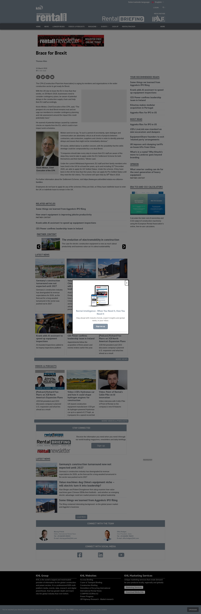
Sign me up (100, 326)
